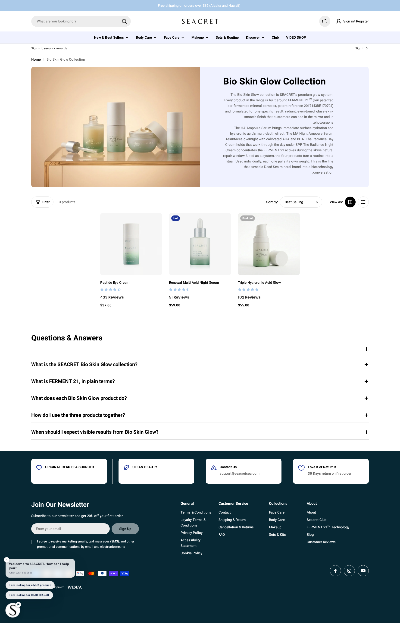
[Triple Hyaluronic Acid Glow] (269, 244)
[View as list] (363, 202)
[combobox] (81, 21)
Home (36, 59)
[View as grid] (350, 202)
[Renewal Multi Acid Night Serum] (200, 244)
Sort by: (272, 202)
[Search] (124, 21)
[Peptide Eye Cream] (131, 244)
